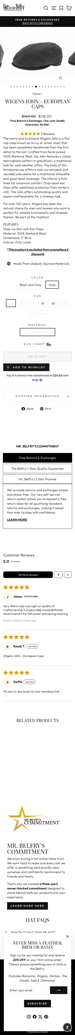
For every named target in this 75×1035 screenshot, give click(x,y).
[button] (31, 134)
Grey (52, 285)
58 (21, 303)
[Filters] (58, 574)
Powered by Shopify (37, 1031)
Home (37, 94)
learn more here (27, 905)
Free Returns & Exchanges (37, 458)
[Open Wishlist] (61, 8)
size (37, 295)
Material (37, 324)
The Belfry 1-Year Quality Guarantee (37, 468)
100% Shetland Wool (37, 332)
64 (43, 313)
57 (10, 303)
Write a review (28, 575)
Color (37, 277)
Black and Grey (30, 285)
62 (53, 303)
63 (64, 303)
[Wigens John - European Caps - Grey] (18, 781)
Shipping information (38, 396)
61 (42, 303)
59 (32, 303)
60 (32, 313)
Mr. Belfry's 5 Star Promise (37, 479)
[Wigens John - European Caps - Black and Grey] (14, 781)
